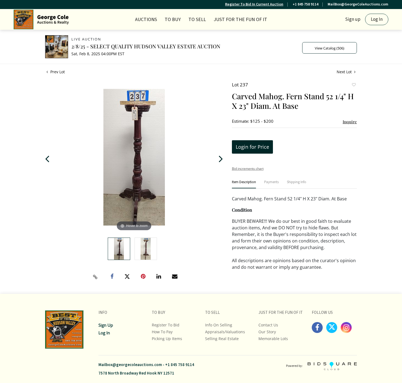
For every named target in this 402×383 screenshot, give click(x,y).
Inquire (350, 121)
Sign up (352, 19)
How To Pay (162, 331)
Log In (377, 19)
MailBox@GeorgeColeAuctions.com (358, 4)
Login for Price (252, 147)
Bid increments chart (248, 168)
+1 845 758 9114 (305, 4)
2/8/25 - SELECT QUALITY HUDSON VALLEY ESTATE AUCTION (145, 46)
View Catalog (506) (329, 48)
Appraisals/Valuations (225, 331)
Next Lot (345, 71)
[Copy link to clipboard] (95, 277)
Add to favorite (353, 85)
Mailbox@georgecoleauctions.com (130, 365)
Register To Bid (165, 325)
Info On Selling (218, 325)
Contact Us (268, 325)
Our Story (267, 331)
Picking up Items (167, 338)
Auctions (146, 19)
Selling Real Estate (222, 338)
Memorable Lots (273, 338)
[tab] (244, 184)
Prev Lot (57, 71)
